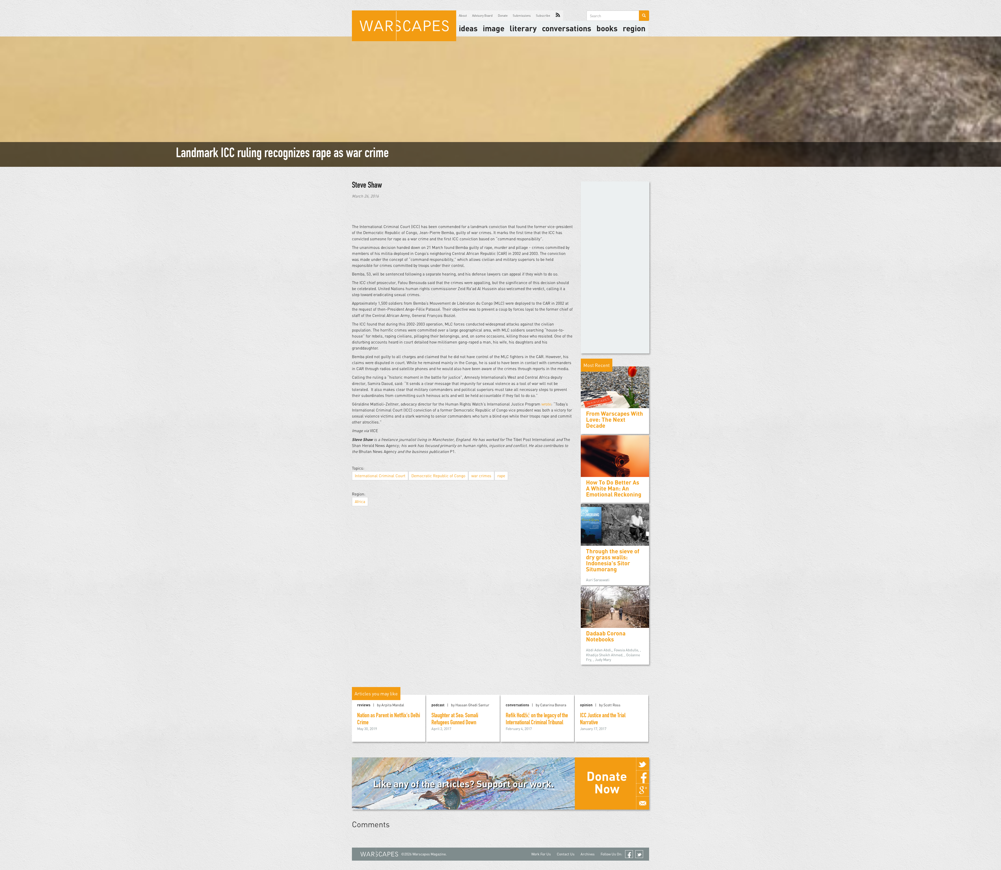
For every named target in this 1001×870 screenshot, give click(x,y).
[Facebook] (642, 776)
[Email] (642, 803)
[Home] (404, 25)
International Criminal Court (380, 475)
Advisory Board (482, 15)
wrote (546, 404)
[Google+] (642, 790)
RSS (558, 15)
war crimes (481, 475)
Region (634, 28)
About (463, 15)
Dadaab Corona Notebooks (606, 636)
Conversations (566, 28)
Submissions (522, 15)
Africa (360, 501)
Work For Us (541, 854)
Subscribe (543, 15)
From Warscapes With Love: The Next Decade (614, 419)
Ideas (468, 28)
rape (501, 475)
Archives (588, 854)
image (493, 28)
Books (607, 28)
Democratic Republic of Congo (438, 475)
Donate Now (607, 782)
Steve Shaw (367, 186)
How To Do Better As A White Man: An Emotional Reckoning (613, 488)
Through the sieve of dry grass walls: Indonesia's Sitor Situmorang (612, 560)
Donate (503, 15)
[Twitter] (642, 763)
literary (523, 28)
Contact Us (566, 854)
